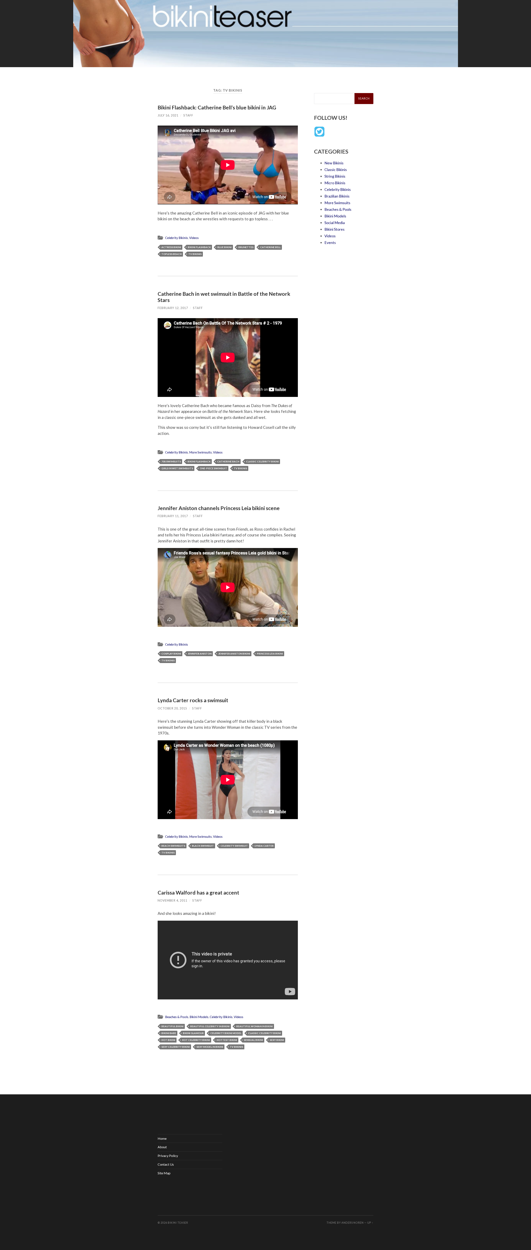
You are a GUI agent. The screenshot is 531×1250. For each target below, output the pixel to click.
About (162, 1147)
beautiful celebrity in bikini (210, 1026)
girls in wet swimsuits (177, 468)
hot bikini (168, 1039)
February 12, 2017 (173, 308)
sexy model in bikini (209, 1046)
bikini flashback (199, 247)
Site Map (164, 1173)
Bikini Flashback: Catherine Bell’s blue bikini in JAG (217, 107)
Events (330, 242)
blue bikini (224, 247)
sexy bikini (277, 1039)
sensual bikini (253, 1039)
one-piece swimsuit (213, 468)
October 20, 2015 (172, 708)
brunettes (245, 247)
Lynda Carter (264, 845)
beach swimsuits (173, 845)
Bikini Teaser (178, 1222)
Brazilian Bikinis (337, 196)
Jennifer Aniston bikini (234, 653)
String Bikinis (334, 176)
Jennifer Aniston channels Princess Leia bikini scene (219, 508)
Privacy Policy (168, 1156)
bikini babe (168, 1033)
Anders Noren (352, 1222)
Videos (194, 238)
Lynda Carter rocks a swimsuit (193, 700)
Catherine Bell (270, 247)
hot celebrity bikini (196, 1039)
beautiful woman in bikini (254, 1026)
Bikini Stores (334, 229)
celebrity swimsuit (234, 845)
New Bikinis (333, 163)
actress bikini (171, 247)
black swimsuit (203, 845)
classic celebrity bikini (262, 461)
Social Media (334, 222)
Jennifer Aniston (200, 653)
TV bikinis (195, 254)
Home (162, 1138)
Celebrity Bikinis (176, 238)
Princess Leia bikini (270, 653)
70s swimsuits (171, 461)
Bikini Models (199, 1017)
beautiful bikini (172, 1026)
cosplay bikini (171, 653)
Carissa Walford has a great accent (198, 892)
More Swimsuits (200, 452)
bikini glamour (193, 1033)
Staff (188, 115)
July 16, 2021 (168, 115)
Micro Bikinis (334, 183)
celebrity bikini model (225, 1033)
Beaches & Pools (176, 1017)
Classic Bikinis (335, 169)
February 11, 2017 (173, 516)
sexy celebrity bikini (175, 1046)
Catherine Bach (228, 461)
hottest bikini (227, 1039)
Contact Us (166, 1164)
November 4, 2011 (172, 900)
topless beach (171, 254)
